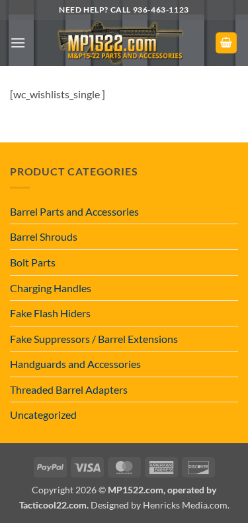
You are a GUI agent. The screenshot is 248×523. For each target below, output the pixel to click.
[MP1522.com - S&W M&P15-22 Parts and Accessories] (120, 43)
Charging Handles (50, 288)
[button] (18, 42)
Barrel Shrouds (43, 236)
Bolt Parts (33, 262)
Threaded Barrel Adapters (69, 389)
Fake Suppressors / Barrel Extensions (94, 338)
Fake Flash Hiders (50, 313)
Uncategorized (43, 414)
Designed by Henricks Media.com (159, 504)
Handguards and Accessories (75, 363)
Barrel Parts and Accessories (74, 211)
